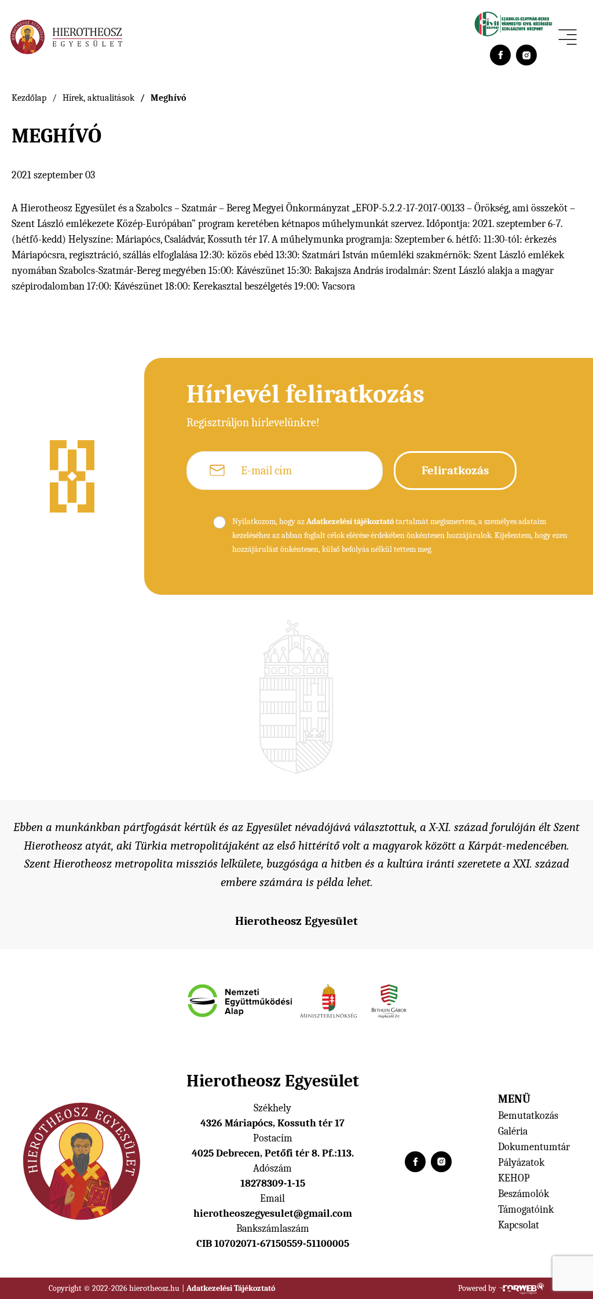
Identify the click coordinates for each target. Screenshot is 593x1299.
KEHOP (514, 1178)
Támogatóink (526, 1209)
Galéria (513, 1131)
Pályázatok (521, 1163)
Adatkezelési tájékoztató (350, 521)
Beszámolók (523, 1194)
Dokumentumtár (534, 1147)
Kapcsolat (518, 1225)
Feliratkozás (455, 470)
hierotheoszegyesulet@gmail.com (272, 1213)
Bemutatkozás (528, 1116)
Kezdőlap (29, 98)
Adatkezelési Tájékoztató (230, 1288)
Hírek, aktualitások (98, 98)
